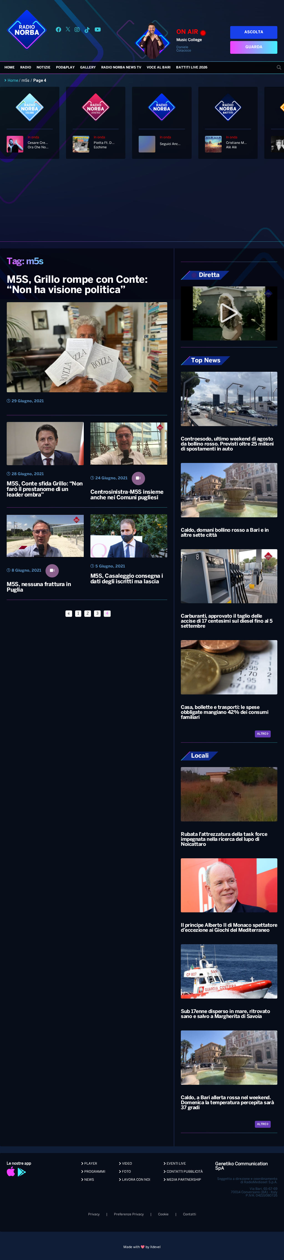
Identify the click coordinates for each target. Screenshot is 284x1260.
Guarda (253, 47)
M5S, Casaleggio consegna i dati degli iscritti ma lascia (126, 579)
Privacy (94, 1214)
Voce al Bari (159, 67)
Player (90, 1163)
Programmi (94, 1171)
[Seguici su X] (68, 30)
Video (126, 1163)
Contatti (189, 1214)
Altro (262, 734)
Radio (25, 67)
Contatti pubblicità (184, 1171)
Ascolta (253, 32)
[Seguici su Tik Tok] (87, 30)
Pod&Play (65, 67)
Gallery (88, 67)
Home (9, 67)
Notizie (43, 67)
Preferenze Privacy (129, 1214)
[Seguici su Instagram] (77, 30)
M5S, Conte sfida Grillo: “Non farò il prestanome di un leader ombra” (45, 489)
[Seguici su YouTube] (98, 30)
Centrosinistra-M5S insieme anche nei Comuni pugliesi (127, 495)
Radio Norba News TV (121, 67)
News (88, 1179)
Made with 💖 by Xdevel (142, 1247)
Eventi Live (176, 1163)
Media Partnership (183, 1179)
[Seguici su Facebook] (58, 30)
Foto (126, 1171)
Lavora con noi (135, 1179)
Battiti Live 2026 (191, 67)
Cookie (163, 1214)
